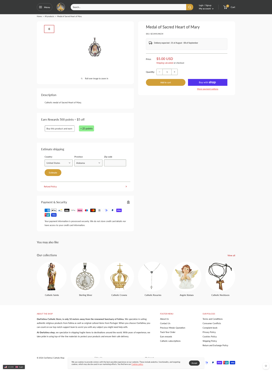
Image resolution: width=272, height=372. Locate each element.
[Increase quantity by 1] (175, 72)
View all (232, 255)
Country (48, 156)
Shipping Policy (210, 341)
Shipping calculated (164, 63)
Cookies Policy (210, 336)
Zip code (108, 156)
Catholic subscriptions (170, 341)
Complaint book (210, 327)
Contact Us (165, 323)
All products (49, 16)
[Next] (235, 276)
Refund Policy (50, 186)
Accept (194, 363)
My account (205, 8)
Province (78, 156)
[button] (14, 367)
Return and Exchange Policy (215, 345)
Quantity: (150, 72)
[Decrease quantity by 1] (159, 72)
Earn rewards (166, 336)
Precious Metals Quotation (172, 327)
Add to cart (165, 82)
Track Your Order (167, 332)
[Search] (189, 7)
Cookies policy (137, 364)
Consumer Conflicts (212, 323)
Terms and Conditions (213, 319)
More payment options (207, 89)
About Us (164, 319)
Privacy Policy (209, 332)
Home (39, 16)
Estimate (53, 172)
